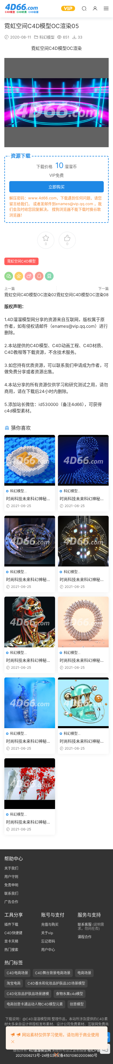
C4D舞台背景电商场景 (52, 973)
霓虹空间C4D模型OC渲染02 (30, 294)
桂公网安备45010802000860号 (71, 1055)
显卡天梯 (11, 941)
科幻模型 (46, 37)
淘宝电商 (14, 983)
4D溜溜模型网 (40, 1050)
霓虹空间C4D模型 (21, 261)
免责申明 (11, 885)
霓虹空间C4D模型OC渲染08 (83, 294)
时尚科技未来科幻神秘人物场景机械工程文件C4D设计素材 (28, 499)
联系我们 (11, 893)
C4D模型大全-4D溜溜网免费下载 (21, 8)
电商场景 (84, 973)
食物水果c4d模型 (69, 994)
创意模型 (77, 1004)
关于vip (47, 933)
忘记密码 (48, 941)
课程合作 (85, 937)
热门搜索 (11, 950)
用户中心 (48, 950)
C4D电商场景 (17, 973)
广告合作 (11, 902)
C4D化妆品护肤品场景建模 (28, 994)
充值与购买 (50, 924)
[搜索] (84, 8)
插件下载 (11, 924)
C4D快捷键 (13, 933)
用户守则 (11, 876)
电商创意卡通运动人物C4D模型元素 (35, 1004)
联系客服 (85, 924)
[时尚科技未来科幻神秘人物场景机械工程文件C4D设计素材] (29, 460)
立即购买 (56, 186)
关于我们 (11, 868)
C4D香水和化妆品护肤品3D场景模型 (56, 983)
